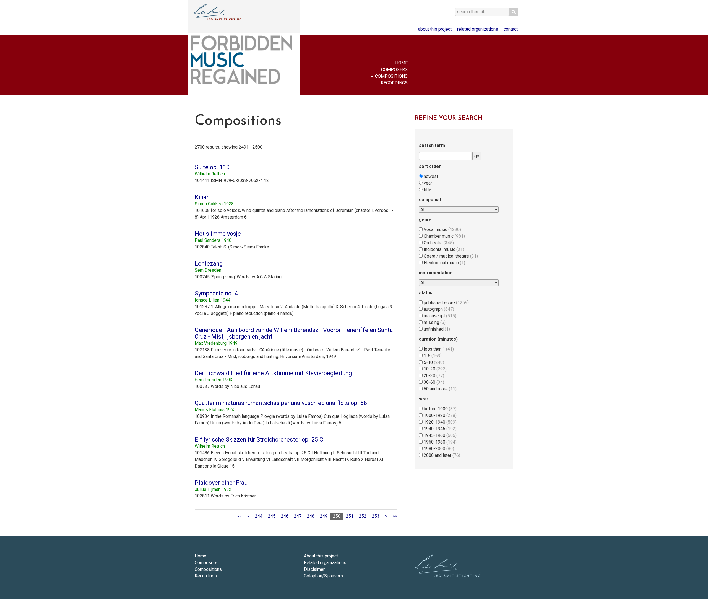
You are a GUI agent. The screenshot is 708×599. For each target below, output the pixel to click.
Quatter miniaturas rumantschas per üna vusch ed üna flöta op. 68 (281, 403)
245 (271, 516)
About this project (435, 29)
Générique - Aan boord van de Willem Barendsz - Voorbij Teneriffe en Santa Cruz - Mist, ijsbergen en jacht (294, 333)
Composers (394, 69)
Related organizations (477, 29)
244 (258, 516)
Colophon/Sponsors (323, 576)
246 (284, 516)
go (476, 156)
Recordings (394, 82)
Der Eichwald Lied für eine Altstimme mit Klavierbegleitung (273, 373)
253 (375, 516)
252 (362, 516)
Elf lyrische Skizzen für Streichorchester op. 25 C (259, 439)
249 (323, 516)
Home (401, 63)
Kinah (202, 197)
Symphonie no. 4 (216, 293)
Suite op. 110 (212, 167)
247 (297, 516)
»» (395, 516)
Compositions (391, 76)
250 (336, 516)
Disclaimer (314, 569)
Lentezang (209, 263)
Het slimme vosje (218, 233)
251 (349, 516)
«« (239, 516)
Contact (511, 29)
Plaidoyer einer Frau (221, 482)
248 (310, 516)
